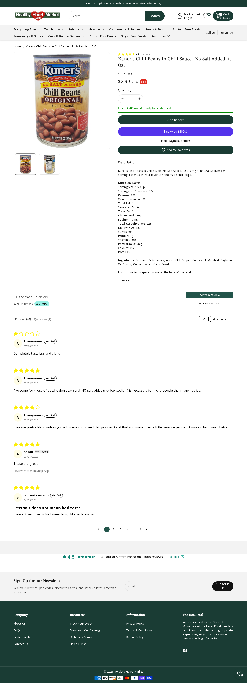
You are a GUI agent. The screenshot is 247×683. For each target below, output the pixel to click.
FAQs (17, 630)
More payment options (176, 141)
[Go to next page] (147, 529)
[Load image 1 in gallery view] (25, 164)
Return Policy (134, 637)
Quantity (125, 90)
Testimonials (22, 637)
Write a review (209, 295)
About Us (19, 623)
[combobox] (117, 16)
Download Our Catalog (85, 630)
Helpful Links (78, 644)
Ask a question (209, 303)
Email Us (227, 33)
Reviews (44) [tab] (23, 319)
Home (17, 46)
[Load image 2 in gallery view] (49, 164)
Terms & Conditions (139, 630)
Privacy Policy (135, 623)
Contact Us (21, 644)
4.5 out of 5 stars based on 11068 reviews (132, 557)
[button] (223, 16)
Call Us (210, 33)
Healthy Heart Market (129, 671)
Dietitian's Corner (81, 637)
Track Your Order (81, 623)
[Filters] (204, 319)
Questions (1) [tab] (42, 319)
